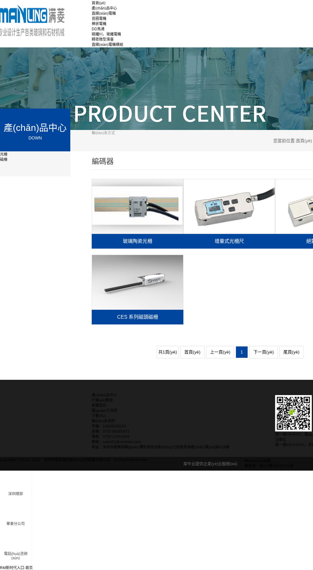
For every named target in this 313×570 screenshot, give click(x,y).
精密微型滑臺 (103, 39)
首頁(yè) (98, 3)
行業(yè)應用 (102, 400)
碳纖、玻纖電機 (106, 34)
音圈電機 (99, 19)
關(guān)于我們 (104, 411)
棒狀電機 (99, 24)
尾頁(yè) (291, 352)
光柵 (3, 154)
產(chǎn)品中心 (104, 8)
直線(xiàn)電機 (104, 13)
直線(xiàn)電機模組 (107, 45)
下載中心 (99, 416)
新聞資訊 (99, 405)
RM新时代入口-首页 (16, 568)
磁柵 (3, 159)
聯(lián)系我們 (103, 421)
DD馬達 (98, 29)
